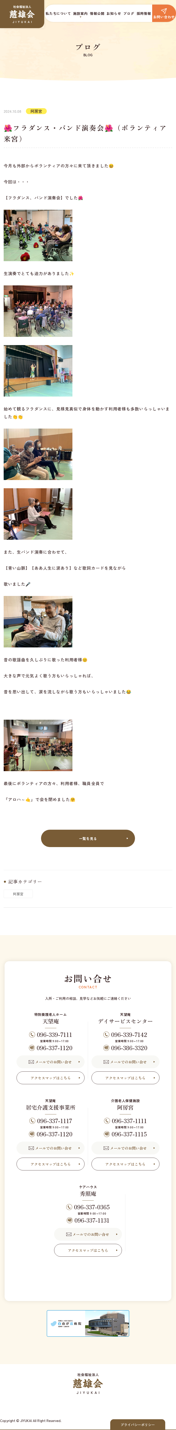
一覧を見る (88, 838)
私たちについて (58, 13)
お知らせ (114, 13)
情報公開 (97, 13)
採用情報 (144, 13)
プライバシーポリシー (138, 1424)
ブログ (128, 13)
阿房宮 (18, 893)
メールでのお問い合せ (53, 1062)
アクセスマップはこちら (50, 1078)
